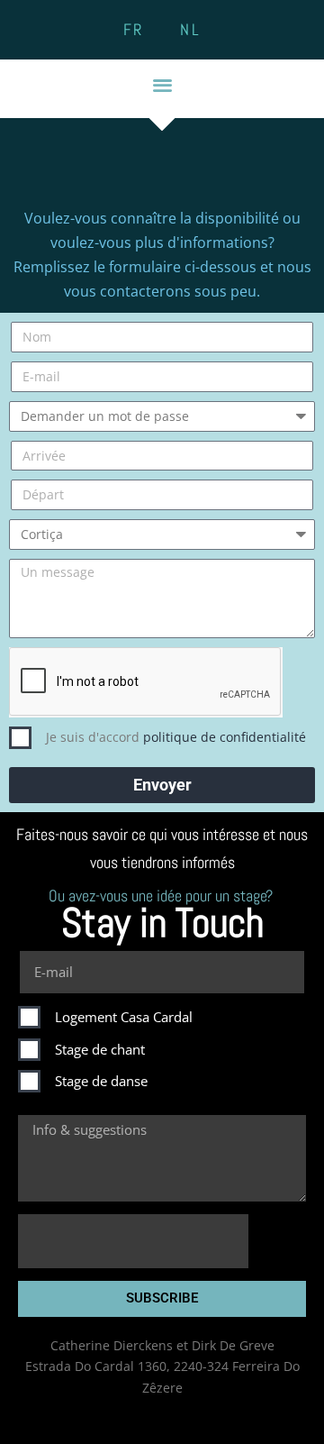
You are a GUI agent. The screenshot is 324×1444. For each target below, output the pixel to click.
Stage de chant (100, 1049)
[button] (162, 84)
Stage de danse (101, 1081)
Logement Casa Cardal (124, 1017)
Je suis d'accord (176, 736)
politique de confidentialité (224, 736)
